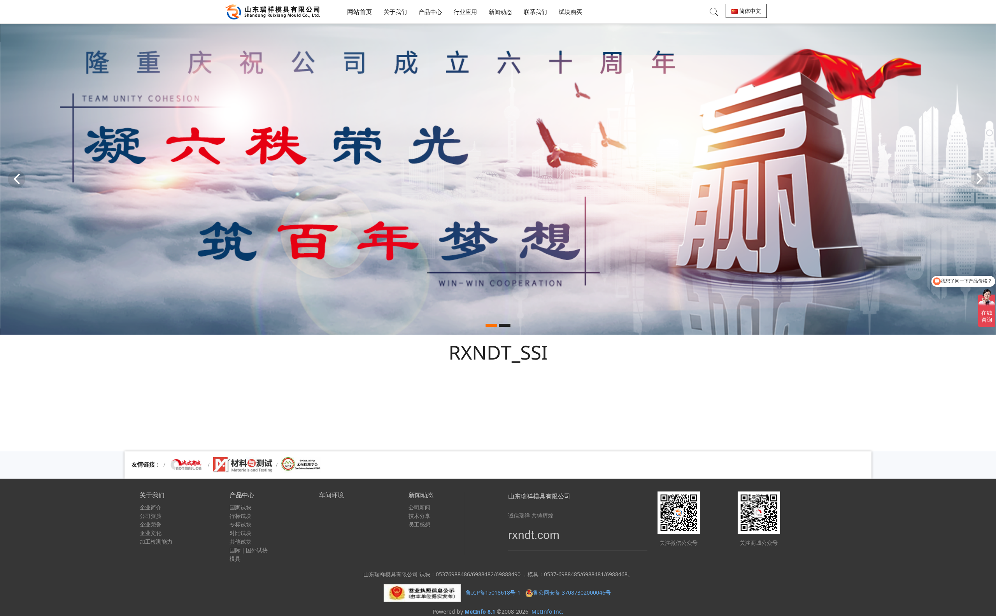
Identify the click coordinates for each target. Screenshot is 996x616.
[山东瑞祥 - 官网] (275, 11)
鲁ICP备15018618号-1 (493, 592)
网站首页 (359, 11)
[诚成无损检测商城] (186, 464)
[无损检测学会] (301, 464)
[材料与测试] (242, 464)
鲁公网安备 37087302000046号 (572, 592)
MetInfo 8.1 (480, 611)
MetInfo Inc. (547, 611)
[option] (498, 179)
